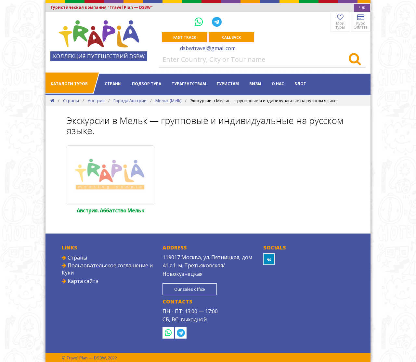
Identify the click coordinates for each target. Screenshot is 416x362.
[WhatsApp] (199, 21)
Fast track (184, 37)
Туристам (227, 84)
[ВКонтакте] (269, 259)
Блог (300, 84)
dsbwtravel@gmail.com (208, 48)
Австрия (96, 100)
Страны (113, 84)
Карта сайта (82, 281)
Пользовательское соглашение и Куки (107, 269)
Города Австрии (130, 100)
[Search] (355, 59)
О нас (278, 84)
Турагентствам (189, 84)
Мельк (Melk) (168, 100)
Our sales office (189, 289)
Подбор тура (146, 84)
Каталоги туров (69, 84)
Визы (255, 84)
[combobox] (361, 8)
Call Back (231, 37)
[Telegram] (217, 21)
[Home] (52, 100)
